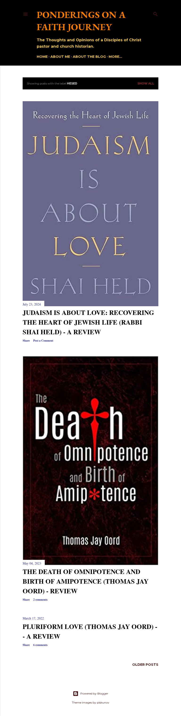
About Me (60, 56)
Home (42, 56)
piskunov (103, 702)
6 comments (40, 645)
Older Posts (145, 664)
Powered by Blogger (94, 693)
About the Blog (89, 56)
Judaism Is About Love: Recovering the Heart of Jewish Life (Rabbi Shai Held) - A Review (88, 322)
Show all (145, 83)
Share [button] (26, 341)
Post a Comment (43, 341)
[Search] (155, 13)
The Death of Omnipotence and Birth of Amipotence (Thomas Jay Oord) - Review (85, 581)
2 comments (40, 600)
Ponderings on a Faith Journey (81, 20)
